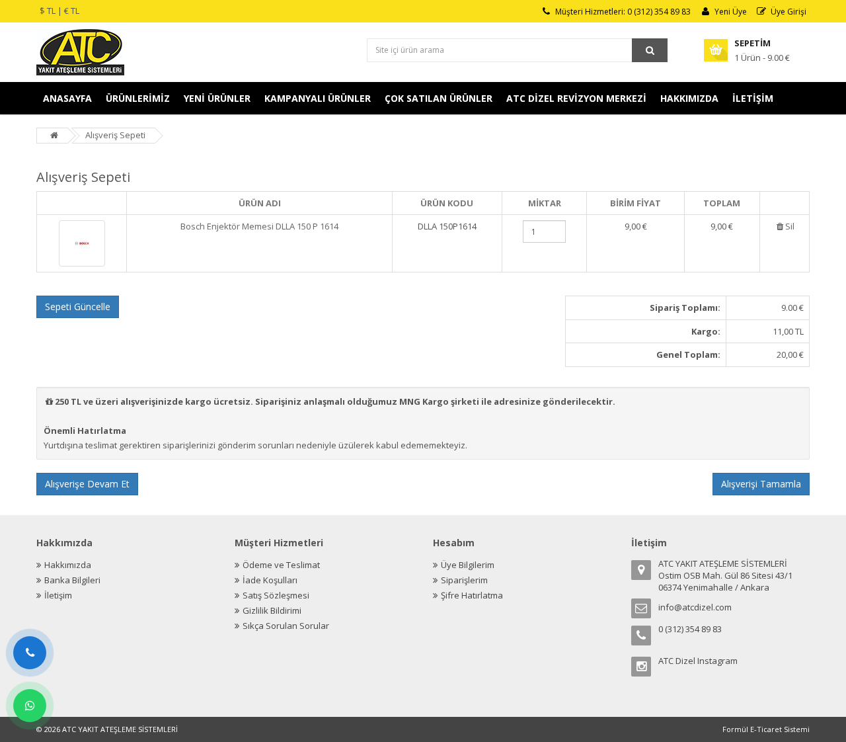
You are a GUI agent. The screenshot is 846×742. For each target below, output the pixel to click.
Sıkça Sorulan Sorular (286, 626)
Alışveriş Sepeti (115, 135)
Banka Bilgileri (72, 580)
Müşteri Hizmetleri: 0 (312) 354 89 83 (623, 11)
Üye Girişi (788, 11)
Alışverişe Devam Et (87, 483)
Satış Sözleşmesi (276, 595)
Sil (789, 226)
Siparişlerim (464, 580)
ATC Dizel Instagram (698, 661)
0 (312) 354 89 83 (690, 629)
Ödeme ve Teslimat (281, 565)
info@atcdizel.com (695, 607)
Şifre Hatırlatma (472, 595)
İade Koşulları (270, 580)
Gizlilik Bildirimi (272, 610)
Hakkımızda (67, 565)
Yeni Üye (730, 11)
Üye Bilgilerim (467, 565)
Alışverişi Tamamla (761, 483)
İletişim (58, 595)
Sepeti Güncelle (77, 306)
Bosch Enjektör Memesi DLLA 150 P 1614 (259, 226)
